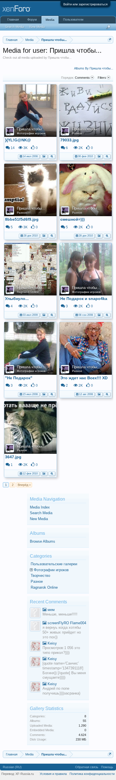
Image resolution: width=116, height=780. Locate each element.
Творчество (40, 575)
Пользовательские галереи (54, 564)
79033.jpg (69, 140)
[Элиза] (35, 647)
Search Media (41, 513)
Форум (32, 19)
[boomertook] (35, 627)
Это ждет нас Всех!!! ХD (84, 378)
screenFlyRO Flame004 (66, 623)
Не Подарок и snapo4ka (83, 298)
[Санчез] (35, 613)
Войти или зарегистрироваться (85, 4)
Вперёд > (24, 485)
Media (50, 19)
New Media (39, 519)
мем (50, 610)
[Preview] (51, 156)
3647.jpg (13, 457)
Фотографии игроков (31, 133)
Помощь (107, 767)
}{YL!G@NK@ (18, 140)
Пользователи (73, 19)
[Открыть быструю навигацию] (109, 39)
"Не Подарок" (18, 378)
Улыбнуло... (17, 298)
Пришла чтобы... (31, 129)
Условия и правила (53, 773)
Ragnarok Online (28, 291)
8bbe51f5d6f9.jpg (22, 219)
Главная (13, 19)
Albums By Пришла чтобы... (93, 68)
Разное (77, 133)
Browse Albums (42, 541)
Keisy (51, 643)
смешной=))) (72, 219)
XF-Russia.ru (24, 773)
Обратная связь (86, 767)
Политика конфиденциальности (92, 773)
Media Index (40, 507)
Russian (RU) (12, 767)
